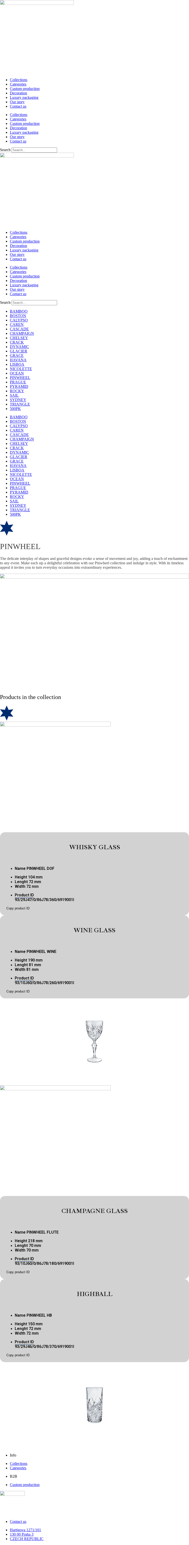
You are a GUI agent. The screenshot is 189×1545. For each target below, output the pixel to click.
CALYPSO (19, 320)
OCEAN (17, 373)
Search (5, 150)
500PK (15, 409)
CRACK (17, 342)
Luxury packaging (24, 97)
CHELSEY (19, 338)
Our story (17, 102)
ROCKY (17, 391)
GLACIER (18, 351)
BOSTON (18, 316)
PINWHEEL (20, 378)
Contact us (18, 106)
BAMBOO (19, 311)
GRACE (17, 355)
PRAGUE (18, 382)
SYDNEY (18, 400)
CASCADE (19, 329)
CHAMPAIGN (22, 333)
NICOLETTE (21, 369)
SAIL (14, 395)
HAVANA (18, 360)
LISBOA (17, 364)
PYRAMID (19, 386)
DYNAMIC (19, 347)
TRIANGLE (20, 404)
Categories (18, 84)
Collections (18, 80)
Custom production (25, 89)
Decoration (18, 93)
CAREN (17, 324)
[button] (18, 908)
